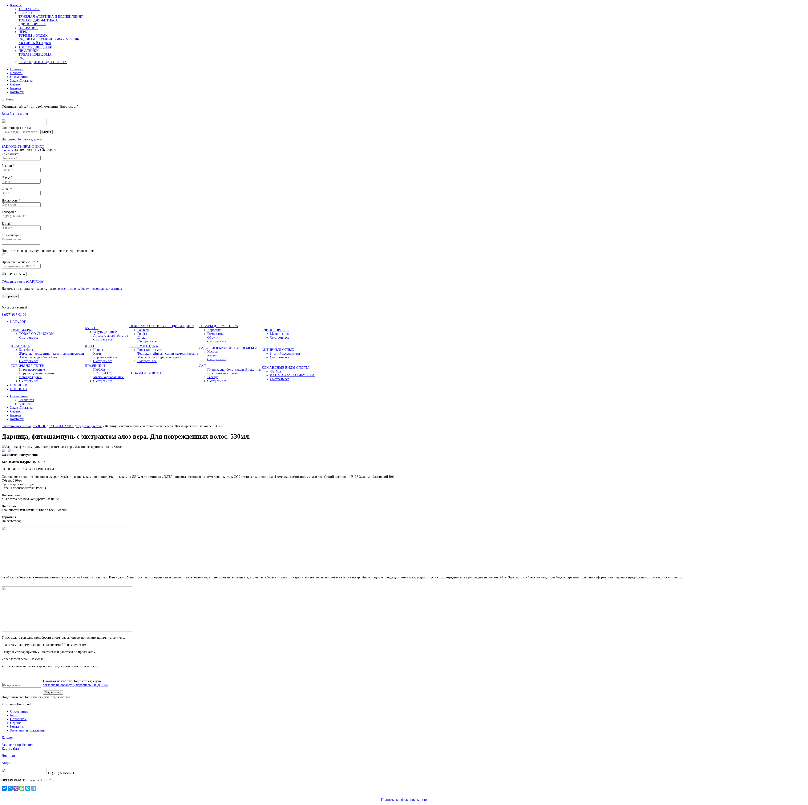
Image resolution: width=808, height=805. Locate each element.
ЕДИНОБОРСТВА (32, 24)
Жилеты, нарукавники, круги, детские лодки (51, 353)
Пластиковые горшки (222, 373)
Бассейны (26, 349)
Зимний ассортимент (285, 353)
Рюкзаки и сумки (149, 349)
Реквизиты (26, 400)
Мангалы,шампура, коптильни (159, 357)
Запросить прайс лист (17, 744)
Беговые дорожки (31, 139)
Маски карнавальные (108, 377)
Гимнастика (215, 333)
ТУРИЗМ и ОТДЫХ (33, 35)
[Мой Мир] (10, 788)
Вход (5, 113)
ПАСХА (99, 369)
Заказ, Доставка (21, 80)
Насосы (212, 351)
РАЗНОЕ (39, 426)
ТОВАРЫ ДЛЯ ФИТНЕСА (38, 20)
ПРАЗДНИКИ (29, 50)
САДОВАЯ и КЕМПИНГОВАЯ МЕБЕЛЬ (49, 39)
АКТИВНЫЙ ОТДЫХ (35, 43)
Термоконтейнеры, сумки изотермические (167, 353)
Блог (13, 715)
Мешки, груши (280, 333)
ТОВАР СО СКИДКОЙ (36, 333)
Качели (212, 355)
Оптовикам (18, 719)
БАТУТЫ (25, 13)
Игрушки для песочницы (37, 373)
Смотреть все (28, 337)
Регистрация (19, 113)
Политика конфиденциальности (404, 799)
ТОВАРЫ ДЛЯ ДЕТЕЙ (35, 47)
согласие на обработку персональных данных (89, 288)
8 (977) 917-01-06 (14, 314)
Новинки (16, 69)
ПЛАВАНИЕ (28, 28)
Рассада (212, 377)
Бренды (15, 88)
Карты (97, 353)
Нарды (98, 349)
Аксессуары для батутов (110, 335)
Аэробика (214, 330)
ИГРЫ (23, 31)
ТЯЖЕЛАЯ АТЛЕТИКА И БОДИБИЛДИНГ (51, 16)
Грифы (142, 333)
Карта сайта (10, 748)
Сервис (15, 84)
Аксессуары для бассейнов (38, 357)
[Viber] (16, 788)
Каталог (16, 5)
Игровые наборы (105, 357)
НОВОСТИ (18, 389)
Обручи (212, 337)
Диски (142, 337)
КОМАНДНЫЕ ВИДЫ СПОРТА (43, 62)
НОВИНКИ (18, 385)
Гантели (143, 330)
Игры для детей (30, 377)
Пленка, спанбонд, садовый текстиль (234, 369)
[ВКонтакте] (4, 788)
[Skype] (27, 788)
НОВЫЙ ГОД (103, 373)
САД (22, 58)
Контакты (17, 92)
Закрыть (7, 150)
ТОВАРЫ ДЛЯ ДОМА (35, 54)
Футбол (275, 371)
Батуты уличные (105, 332)
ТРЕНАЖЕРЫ (29, 9)
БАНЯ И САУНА (61, 426)
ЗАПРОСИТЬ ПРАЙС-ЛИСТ (23, 146)
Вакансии (26, 404)
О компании (19, 77)
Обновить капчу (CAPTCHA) (23, 281)
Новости (16, 73)
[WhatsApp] (21, 788)
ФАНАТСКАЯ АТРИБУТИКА (292, 375)
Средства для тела (89, 426)
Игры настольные (32, 369)
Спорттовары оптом (16, 426)
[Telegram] (33, 788)
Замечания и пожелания (27, 730)
